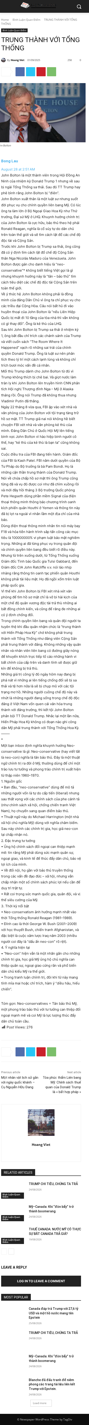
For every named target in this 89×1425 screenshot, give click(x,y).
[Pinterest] (41, 71)
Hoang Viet (17, 60)
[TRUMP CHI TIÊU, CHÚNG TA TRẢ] (13, 1190)
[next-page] (11, 1251)
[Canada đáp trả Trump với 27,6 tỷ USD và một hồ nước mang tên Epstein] (13, 1315)
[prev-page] (4, 1251)
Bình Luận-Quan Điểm (26, 20)
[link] (9, 161)
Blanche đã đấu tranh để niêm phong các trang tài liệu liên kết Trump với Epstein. (52, 1384)
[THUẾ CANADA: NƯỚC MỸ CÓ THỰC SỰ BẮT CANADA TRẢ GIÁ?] (13, 1235)
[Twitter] (30, 71)
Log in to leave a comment (41, 1281)
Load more (40, 1403)
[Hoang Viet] (4, 60)
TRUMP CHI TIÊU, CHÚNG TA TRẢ (53, 1184)
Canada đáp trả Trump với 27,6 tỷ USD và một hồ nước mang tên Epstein (53, 1313)
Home (5, 20)
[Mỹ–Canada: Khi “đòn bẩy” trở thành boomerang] (13, 1213)
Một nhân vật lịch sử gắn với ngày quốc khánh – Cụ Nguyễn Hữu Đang (19, 1082)
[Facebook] (20, 71)
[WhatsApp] (51, 71)
